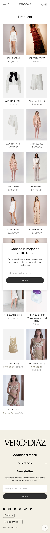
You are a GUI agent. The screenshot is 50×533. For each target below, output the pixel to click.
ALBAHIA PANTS (37, 229)
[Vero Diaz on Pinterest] (21, 509)
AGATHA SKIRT (13, 144)
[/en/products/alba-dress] (13, 210)
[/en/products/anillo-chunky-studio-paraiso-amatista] (36, 296)
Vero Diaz (14, 527)
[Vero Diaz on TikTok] (27, 509)
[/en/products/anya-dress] (13, 344)
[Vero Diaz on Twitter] (32, 509)
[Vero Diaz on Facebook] (5, 509)
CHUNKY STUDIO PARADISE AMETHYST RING (36, 318)
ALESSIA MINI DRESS (13, 315)
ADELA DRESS (13, 58)
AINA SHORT (13, 186)
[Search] (9, 4)
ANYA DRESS (13, 364)
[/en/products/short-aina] (13, 167)
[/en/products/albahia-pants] (36, 210)
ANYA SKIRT (13, 409)
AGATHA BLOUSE (13, 101)
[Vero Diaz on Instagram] (11, 509)
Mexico (11, 522)
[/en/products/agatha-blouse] (13, 82)
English (7, 515)
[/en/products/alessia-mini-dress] (13, 296)
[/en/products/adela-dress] (13, 39)
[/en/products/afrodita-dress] (36, 39)
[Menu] (4, 4)
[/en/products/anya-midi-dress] (36, 344)
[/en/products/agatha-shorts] (36, 82)
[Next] (30, 422)
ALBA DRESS (13, 229)
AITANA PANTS (37, 186)
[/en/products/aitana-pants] (36, 167)
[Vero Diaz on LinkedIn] (16, 509)
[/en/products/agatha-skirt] (13, 124)
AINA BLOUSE (36, 144)
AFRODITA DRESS (37, 58)
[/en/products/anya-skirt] (13, 390)
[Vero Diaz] (25, 4)
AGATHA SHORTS (37, 101)
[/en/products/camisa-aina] (36, 124)
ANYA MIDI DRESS (37, 364)
